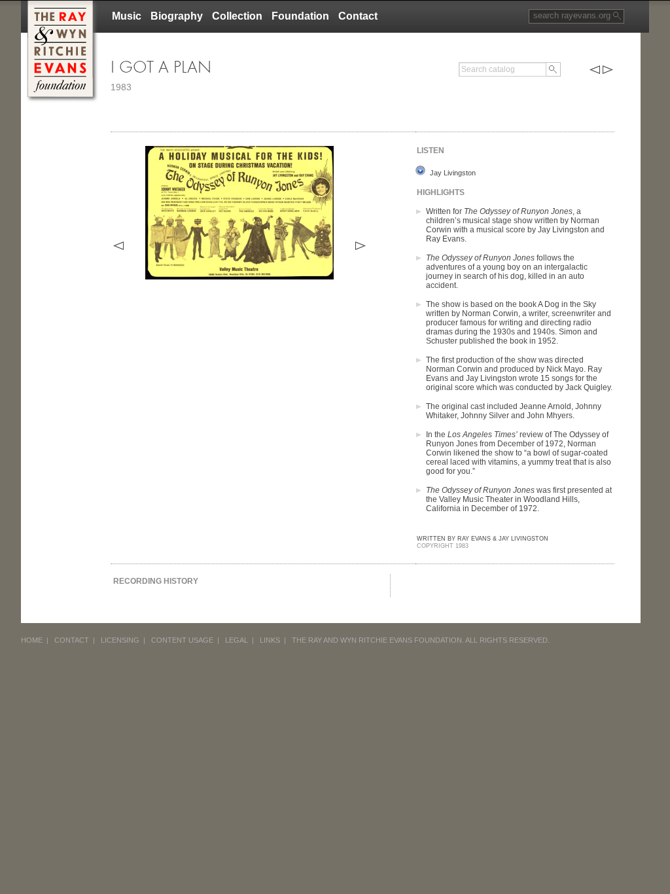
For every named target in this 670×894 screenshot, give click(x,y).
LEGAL (236, 640)
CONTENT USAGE (182, 640)
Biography (176, 16)
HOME (32, 640)
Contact (358, 16)
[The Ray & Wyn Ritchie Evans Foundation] (60, 5)
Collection (237, 16)
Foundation (300, 16)
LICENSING (120, 640)
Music (126, 16)
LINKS (270, 640)
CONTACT (71, 640)
